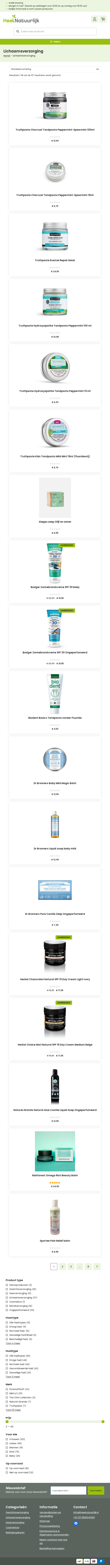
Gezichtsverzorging (17, 1512)
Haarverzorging (15, 1522)
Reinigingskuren (15, 1532)
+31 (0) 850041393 (84, 1517)
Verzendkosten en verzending (50, 1514)
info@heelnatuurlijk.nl (86, 1512)
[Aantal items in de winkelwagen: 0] (103, 19)
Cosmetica (12, 1527)
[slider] (7, 1421)
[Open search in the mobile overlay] (55, 31)
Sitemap (45, 1521)
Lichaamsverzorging (18, 1517)
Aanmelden (96, 1490)
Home (6, 55)
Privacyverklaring (50, 1526)
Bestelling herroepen (52, 1548)
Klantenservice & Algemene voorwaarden (54, 1532)
